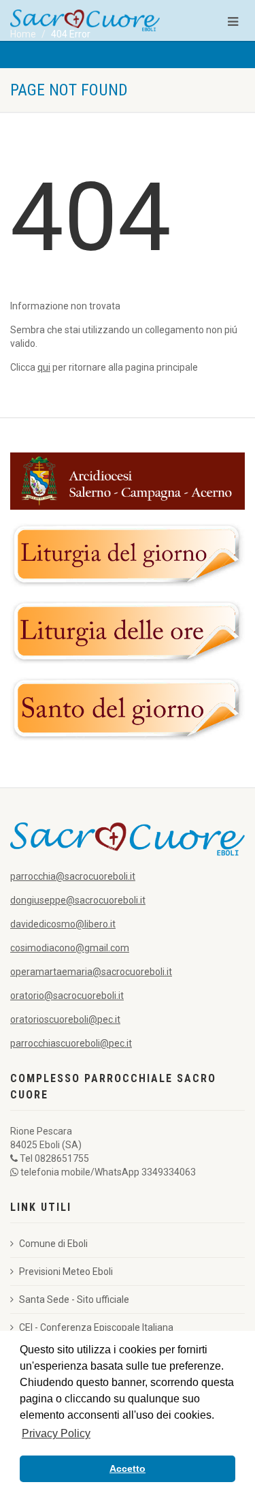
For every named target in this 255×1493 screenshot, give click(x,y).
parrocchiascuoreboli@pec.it (71, 1043)
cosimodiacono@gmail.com (69, 947)
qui (43, 367)
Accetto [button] (127, 1468)
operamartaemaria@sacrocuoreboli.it (91, 971)
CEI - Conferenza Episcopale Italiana (96, 1327)
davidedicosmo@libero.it (63, 924)
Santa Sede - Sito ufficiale (74, 1299)
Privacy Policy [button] (56, 1433)
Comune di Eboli (53, 1243)
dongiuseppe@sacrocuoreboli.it (78, 900)
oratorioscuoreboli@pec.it (65, 1019)
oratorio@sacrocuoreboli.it (67, 995)
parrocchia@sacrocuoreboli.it (72, 876)
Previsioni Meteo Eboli (66, 1271)
